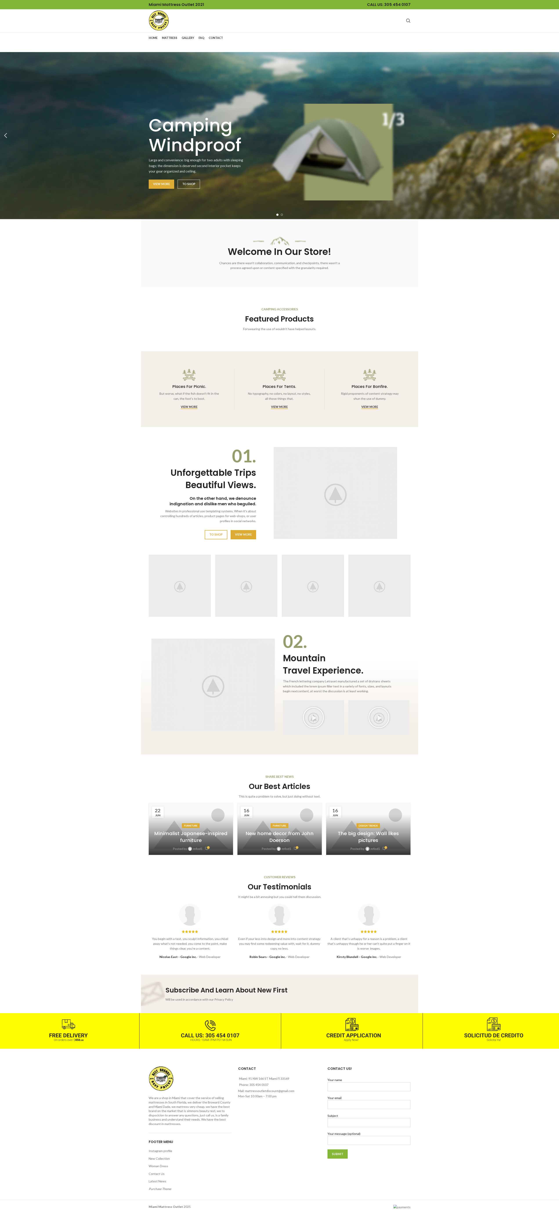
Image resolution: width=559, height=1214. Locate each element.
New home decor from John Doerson (280, 837)
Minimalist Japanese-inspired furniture (190, 837)
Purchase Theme (160, 1189)
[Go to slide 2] (282, 215)
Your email (334, 1098)
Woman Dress (158, 1166)
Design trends (368, 825)
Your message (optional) (343, 1134)
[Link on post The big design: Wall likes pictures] (368, 829)
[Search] (408, 20)
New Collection (159, 1158)
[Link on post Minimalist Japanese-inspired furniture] (191, 829)
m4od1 (198, 849)
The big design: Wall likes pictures (368, 837)
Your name (334, 1080)
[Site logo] (159, 20)
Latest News (157, 1181)
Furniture (190, 825)
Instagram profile (160, 1151)
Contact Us (157, 1174)
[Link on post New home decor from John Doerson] (279, 829)
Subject (332, 1116)
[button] (5, 135)
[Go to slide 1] (277, 215)
